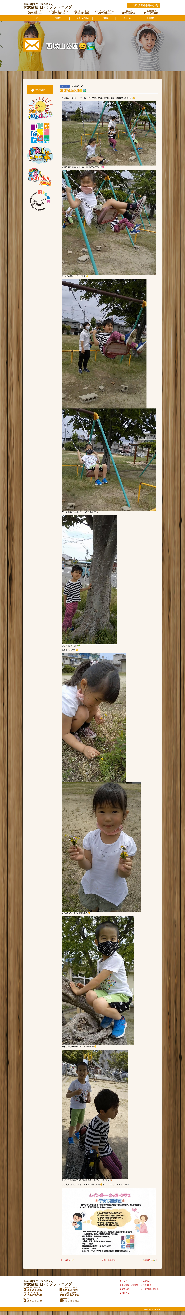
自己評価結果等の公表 (145, 5)
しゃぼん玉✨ (68, 1260)
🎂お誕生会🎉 (149, 1260)
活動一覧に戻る (109, 1260)
